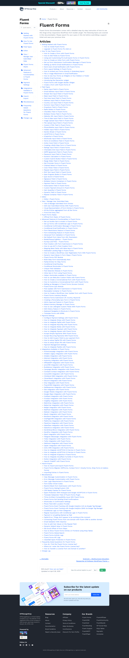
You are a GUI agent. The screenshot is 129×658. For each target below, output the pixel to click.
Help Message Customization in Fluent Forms (60, 477)
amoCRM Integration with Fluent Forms (58, 365)
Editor (26, 50)
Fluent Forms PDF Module (53, 257)
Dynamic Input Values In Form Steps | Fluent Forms (63, 255)
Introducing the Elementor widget (56, 80)
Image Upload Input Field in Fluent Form (59, 121)
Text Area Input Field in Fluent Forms (57, 98)
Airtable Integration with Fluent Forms (58, 356)
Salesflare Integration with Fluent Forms (59, 425)
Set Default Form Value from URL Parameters (60, 237)
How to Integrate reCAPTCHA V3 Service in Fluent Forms (64, 452)
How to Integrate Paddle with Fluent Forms (60, 347)
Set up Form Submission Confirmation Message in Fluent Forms (67, 62)
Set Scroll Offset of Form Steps (55, 528)
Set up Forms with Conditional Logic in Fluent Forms (63, 224)
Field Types (28, 47)
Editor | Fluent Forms (52, 199)
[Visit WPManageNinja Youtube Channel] (32, 645)
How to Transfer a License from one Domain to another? (64, 549)
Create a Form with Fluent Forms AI (57, 85)
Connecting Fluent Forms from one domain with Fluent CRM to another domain (73, 519)
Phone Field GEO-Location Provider (57, 504)
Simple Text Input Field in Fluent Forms (58, 94)
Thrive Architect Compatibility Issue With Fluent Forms (64, 497)
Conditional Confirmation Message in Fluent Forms (62, 226)
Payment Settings (27, 84)
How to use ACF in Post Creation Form (58, 246)
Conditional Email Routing (53, 264)
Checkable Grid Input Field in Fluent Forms (60, 150)
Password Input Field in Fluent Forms (58, 154)
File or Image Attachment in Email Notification (61, 73)
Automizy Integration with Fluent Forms (58, 360)
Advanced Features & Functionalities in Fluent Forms (29, 74)
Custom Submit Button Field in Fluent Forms (60, 159)
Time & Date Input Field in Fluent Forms (58, 118)
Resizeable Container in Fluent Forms (58, 291)
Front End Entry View (51, 212)
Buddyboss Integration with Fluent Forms (59, 367)
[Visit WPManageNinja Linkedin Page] (26, 645)
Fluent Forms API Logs (52, 537)
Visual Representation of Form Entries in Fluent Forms (64, 208)
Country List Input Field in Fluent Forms (58, 103)
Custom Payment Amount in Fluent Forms (59, 188)
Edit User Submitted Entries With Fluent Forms (61, 206)
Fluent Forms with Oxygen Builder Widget (59, 82)
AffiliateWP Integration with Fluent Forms (59, 363)
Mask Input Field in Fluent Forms (56, 96)
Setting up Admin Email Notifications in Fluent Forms (63, 65)
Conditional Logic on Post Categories (57, 510)
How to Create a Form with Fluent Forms (59, 53)
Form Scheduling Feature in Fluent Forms (59, 233)
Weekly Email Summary (52, 78)
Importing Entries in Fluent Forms (56, 472)
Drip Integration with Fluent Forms (56, 383)
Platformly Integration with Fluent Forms (59, 421)
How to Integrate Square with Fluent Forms (60, 331)
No (96, 570)
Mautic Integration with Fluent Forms (57, 414)
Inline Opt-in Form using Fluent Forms (58, 273)
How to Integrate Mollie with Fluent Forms (59, 327)
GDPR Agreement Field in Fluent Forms (58, 152)
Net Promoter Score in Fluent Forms (57, 163)
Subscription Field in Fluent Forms (56, 186)
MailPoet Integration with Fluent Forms (58, 410)
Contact (80, 9)
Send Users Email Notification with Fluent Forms (62, 67)
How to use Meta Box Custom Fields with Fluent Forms (64, 277)
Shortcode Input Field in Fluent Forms (58, 138)
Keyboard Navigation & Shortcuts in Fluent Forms (62, 311)
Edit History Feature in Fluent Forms (57, 309)
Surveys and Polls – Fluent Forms (56, 242)
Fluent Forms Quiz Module (53, 286)
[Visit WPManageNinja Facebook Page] (20, 645)
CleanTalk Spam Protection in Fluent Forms (60, 540)
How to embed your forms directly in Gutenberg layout (64, 71)
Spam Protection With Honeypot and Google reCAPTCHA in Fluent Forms (70, 493)
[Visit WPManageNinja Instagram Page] (23, 645)
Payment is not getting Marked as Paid (58, 515)
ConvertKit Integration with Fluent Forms (59, 374)
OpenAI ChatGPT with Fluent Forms (57, 461)
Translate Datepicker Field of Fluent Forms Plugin (62, 495)
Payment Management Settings (55, 345)
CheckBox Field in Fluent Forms (55, 112)
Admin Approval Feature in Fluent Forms (59, 302)
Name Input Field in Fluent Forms (56, 89)
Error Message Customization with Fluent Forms (61, 479)
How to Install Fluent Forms (54, 47)
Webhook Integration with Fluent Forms (58, 443)
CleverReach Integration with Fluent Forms (59, 378)
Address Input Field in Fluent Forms (57, 100)
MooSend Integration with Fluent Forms (58, 416)
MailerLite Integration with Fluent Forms (58, 405)
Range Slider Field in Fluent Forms (56, 161)
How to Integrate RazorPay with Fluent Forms (60, 324)
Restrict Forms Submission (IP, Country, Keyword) (62, 298)
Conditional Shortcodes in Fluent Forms (58, 266)
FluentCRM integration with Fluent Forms (59, 385)
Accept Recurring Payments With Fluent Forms (61, 336)
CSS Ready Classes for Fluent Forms (57, 490)
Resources (70, 9)
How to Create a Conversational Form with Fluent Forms (64, 280)
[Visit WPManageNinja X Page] (29, 645)
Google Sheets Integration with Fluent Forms (60, 392)
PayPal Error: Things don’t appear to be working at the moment (67, 517)
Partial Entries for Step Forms (55, 262)
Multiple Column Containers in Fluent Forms (60, 181)
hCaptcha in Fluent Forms (53, 136)
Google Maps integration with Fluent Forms (60, 394)
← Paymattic (44, 559)
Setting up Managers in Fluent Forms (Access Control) (64, 284)
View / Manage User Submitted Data (28, 57)
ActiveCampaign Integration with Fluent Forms (61, 351)
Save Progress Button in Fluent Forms (58, 174)
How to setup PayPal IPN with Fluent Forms (60, 340)
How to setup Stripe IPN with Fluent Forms (60, 342)
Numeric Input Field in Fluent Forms (57, 105)
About (62, 9)
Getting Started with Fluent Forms (28, 35)
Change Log (28, 118)
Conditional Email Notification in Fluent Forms (61, 228)
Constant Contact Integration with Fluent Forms (61, 372)
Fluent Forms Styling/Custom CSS (56, 488)
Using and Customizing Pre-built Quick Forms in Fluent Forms (66, 58)
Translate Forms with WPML (54, 313)
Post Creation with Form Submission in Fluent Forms (63, 244)
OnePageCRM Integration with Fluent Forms (60, 419)
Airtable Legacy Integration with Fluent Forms (60, 354)
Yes (102, 570)
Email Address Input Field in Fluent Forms (59, 91)
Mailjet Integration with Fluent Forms (57, 407)
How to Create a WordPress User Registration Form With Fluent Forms (70, 253)
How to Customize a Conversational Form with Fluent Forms (66, 282)
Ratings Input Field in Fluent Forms (57, 147)
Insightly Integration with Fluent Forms (58, 401)
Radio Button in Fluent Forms (54, 109)
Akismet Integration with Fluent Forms (58, 358)
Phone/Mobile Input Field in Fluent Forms (59, 127)
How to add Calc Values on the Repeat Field (60, 524)
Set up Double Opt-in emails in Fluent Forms (60, 221)
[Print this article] (108, 23)
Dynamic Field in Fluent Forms (55, 192)
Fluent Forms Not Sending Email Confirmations (61, 499)
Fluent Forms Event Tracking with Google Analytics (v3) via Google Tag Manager (72, 506)
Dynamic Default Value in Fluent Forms (58, 526)
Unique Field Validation (52, 268)
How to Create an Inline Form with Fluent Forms (62, 60)
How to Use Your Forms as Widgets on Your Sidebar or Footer (66, 76)
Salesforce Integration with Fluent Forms (59, 428)
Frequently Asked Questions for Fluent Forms (27, 110)
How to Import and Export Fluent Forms (58, 466)
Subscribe (96, 594)
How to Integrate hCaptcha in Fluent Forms (60, 454)
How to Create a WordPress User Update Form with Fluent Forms (68, 293)
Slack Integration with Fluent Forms (57, 434)
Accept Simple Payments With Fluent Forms (60, 333)
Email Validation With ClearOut (55, 522)
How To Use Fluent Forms (28, 42)
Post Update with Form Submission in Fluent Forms (63, 289)
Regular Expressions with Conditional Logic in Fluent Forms (66, 513)
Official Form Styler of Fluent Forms (57, 217)
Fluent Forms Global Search (54, 533)
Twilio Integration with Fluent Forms (57, 441)
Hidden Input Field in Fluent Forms (57, 129)
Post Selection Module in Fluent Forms (58, 271)
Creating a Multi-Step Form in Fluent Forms (60, 145)
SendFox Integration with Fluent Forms (58, 432)
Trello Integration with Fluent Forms (57, 439)
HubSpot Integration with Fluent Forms (58, 396)
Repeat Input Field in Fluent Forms (57, 170)
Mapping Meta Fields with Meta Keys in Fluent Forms (63, 248)
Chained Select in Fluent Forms (55, 165)
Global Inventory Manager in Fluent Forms (59, 304)
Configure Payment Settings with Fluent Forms (61, 318)
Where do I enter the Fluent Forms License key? (62, 546)
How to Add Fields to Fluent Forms (57, 56)
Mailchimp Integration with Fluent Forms (59, 403)
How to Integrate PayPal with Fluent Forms (59, 322)
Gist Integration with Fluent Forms (56, 389)
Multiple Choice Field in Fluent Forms (58, 114)
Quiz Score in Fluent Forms (54, 177)
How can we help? (56, 569)
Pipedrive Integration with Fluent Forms (58, 423)
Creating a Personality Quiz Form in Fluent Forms (62, 300)
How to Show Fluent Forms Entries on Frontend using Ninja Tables (68, 531)
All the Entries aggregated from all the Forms (60, 210)
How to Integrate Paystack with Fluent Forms (60, 329)
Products (53, 9)
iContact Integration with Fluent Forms (58, 398)
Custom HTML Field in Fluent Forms (57, 125)
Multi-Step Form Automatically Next (57, 259)
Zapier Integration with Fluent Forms (57, 445)
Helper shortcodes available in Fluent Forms (60, 275)
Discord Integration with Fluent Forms (58, 380)
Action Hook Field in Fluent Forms (56, 143)
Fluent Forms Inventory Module (55, 295)
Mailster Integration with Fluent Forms (58, 412)
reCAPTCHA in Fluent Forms (54, 134)
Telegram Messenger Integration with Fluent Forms (62, 436)
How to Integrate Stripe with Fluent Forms (59, 320)
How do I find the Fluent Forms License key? (60, 544)
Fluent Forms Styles (28, 66)
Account (88, 9)
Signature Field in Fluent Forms (55, 179)
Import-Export (26, 97)
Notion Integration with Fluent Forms (57, 459)
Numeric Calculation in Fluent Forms (57, 156)
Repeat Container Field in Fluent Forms (58, 194)
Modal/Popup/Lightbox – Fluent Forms (58, 239)
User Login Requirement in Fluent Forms (59, 481)
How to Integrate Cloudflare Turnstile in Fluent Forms (63, 457)
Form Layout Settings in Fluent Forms (58, 69)
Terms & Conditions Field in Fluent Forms (59, 141)
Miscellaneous (29, 102)
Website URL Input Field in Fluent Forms (59, 116)
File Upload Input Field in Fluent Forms (58, 123)
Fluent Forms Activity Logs (53, 535)
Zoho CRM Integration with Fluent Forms (59, 448)
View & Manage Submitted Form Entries (58, 203)
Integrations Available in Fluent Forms (28, 90)
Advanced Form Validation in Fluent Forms (59, 235)
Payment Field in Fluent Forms (55, 183)
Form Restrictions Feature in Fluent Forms (59, 230)
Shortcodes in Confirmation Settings (57, 501)
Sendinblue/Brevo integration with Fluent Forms (61, 430)
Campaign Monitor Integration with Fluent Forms (62, 369)
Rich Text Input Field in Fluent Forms (57, 172)
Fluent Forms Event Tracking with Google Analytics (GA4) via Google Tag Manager (73, 508)
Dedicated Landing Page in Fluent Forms (59, 251)
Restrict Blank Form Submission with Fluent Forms (62, 486)
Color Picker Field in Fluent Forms (56, 168)
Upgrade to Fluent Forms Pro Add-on (57, 49)
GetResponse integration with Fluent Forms (60, 387)
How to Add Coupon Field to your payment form (61, 338)
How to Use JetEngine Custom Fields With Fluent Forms (64, 307)
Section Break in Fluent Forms (55, 132)
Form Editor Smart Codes (53, 484)
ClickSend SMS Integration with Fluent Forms (60, 376)
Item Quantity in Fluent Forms (55, 190)
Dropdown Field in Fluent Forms (56, 107)
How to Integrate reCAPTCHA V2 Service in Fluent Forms (64, 450)
